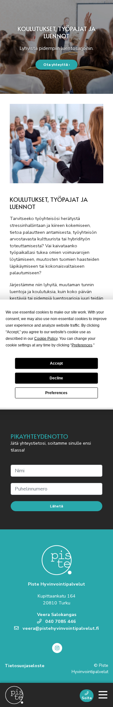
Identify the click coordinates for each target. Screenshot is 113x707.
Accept (56, 363)
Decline (56, 378)
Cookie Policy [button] (45, 338)
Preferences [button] (82, 345)
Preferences (56, 393)
